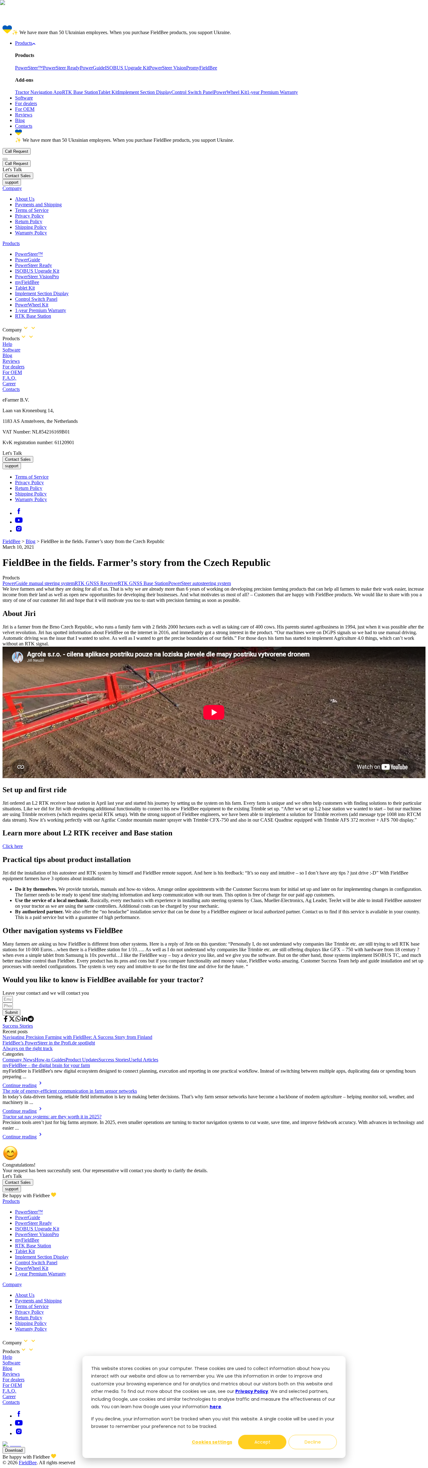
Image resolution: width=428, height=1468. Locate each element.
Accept (262, 1442)
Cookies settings (212, 1442)
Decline (313, 1442)
